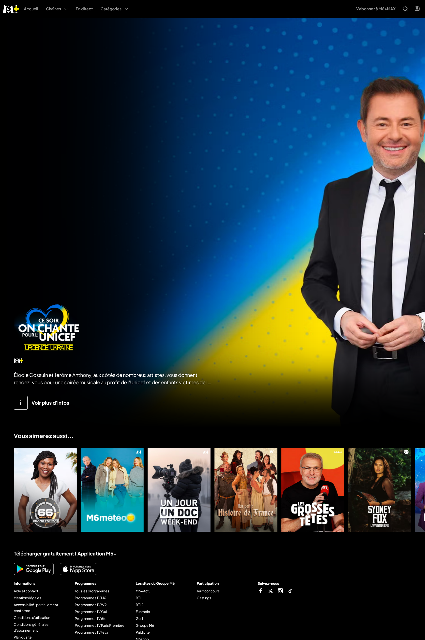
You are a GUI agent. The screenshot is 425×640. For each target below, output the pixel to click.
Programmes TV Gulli (91, 611)
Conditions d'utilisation (32, 617)
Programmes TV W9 (90, 604)
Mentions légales (27, 598)
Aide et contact (26, 591)
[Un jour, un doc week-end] (179, 490)
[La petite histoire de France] (245, 490)
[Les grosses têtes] (312, 490)
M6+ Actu (143, 591)
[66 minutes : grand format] (45, 490)
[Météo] (112, 490)
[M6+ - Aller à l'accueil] (11, 8)
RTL (138, 598)
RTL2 (139, 604)
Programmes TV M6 (90, 598)
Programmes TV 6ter (91, 618)
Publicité (143, 632)
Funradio (143, 611)
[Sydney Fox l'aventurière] (379, 490)
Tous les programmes (92, 591)
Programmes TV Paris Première (99, 625)
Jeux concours (208, 591)
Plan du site (23, 637)
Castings (204, 598)
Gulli (139, 618)
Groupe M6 (145, 625)
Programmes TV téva (91, 632)
